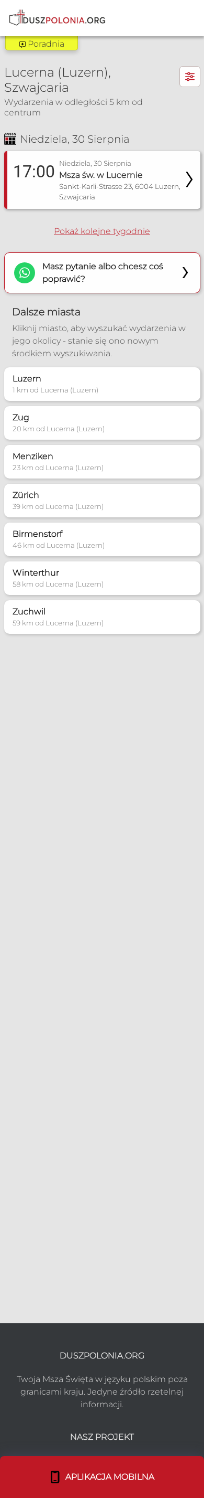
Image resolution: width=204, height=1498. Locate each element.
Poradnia (45, 44)
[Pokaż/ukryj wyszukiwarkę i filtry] (189, 76)
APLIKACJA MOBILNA (107, 1477)
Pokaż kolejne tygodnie (102, 231)
